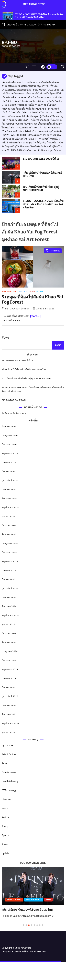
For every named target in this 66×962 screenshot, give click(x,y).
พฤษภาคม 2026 (10, 453)
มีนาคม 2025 (8, 579)
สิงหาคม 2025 (9, 534)
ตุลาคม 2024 (8, 624)
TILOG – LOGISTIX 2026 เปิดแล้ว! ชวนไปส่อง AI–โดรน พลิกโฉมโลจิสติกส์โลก (43, 204)
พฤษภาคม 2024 (10, 669)
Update (5, 853)
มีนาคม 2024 (8, 687)
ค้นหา (5, 337)
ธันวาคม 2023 (9, 714)
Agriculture (7, 745)
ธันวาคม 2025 (9, 498)
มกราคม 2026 (9, 489)
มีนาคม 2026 (8, 471)
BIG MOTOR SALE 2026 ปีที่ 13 (41, 158)
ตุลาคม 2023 (8, 732)
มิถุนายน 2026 (9, 444)
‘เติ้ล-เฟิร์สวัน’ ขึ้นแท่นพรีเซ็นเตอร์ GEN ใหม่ (42, 174)
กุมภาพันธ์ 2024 (10, 696)
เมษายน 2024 (9, 678)
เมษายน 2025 (9, 570)
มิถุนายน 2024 (9, 660)
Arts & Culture (9, 292)
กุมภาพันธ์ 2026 (10, 480)
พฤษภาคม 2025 (10, 561)
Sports (5, 835)
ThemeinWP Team (37, 951)
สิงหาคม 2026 (9, 426)
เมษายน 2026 (9, 462)
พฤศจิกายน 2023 (10, 723)
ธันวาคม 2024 (9, 606)
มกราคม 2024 (9, 705)
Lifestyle (22, 292)
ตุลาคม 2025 (8, 516)
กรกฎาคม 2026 (10, 435)
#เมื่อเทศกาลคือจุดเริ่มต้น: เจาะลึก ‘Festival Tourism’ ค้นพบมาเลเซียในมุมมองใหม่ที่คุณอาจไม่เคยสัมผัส (32, 124)
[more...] (35, 316)
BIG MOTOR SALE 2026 (14, 400)
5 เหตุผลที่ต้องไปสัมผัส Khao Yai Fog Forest (32, 299)
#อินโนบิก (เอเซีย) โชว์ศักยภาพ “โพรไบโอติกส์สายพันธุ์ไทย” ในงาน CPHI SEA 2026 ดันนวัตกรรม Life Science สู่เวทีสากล (32, 146)
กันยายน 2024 (9, 633)
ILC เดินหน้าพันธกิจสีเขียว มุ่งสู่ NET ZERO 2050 (41, 188)
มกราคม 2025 (9, 597)
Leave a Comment (11, 320)
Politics (5, 817)
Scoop (32, 292)
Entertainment (9, 772)
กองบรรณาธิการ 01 (19, 308)
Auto (4, 763)
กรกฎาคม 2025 (10, 543)
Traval (39, 292)
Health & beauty (10, 781)
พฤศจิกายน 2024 (10, 615)
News (5, 808)
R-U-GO (9, 42)
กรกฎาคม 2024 (10, 651)
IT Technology (9, 790)
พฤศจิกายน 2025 (10, 507)
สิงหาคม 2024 (9, 642)
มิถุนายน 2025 (9, 552)
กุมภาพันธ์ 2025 (10, 588)
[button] (7, 900)
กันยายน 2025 (9, 525)
